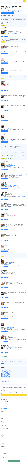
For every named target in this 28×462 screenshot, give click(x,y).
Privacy (2, 411)
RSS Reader (2, 435)
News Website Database (4, 425)
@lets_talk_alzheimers (9, 248)
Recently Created (3, 456)
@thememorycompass (9, 315)
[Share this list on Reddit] (5, 381)
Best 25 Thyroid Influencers (5, 373)
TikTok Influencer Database (4, 429)
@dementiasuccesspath (12, 60)
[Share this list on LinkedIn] (5, 8)
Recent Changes (3, 454)
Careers (3, 408)
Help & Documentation (4, 453)
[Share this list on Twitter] (4, 8)
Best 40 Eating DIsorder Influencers (6, 374)
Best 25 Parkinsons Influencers (5, 375)
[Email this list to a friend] (8, 8)
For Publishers (2, 433)
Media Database (3, 436)
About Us (2, 405)
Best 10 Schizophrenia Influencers (6, 370)
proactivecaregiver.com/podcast (6, 330)
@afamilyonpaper (11, 338)
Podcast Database (3, 419)
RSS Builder (2, 446)
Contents (12, 7)
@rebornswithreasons (12, 176)
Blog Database (3, 418)
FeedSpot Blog (3, 457)
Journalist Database (3, 422)
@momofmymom (8, 50)
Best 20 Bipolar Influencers (5, 371)
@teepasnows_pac (12, 138)
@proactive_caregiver (9, 328)
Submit (3, 363)
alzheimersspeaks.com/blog (5, 168)
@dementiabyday (8, 166)
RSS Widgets (2, 443)
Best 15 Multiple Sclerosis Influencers (6, 372)
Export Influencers (7, 158)
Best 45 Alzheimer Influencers (5, 369)
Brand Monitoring (3, 440)
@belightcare (11, 34)
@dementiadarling (8, 128)
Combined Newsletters (4, 442)
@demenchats (11, 206)
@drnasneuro (7, 264)
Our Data (2, 407)
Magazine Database (3, 421)
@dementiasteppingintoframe (13, 294)
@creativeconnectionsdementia (13, 69)
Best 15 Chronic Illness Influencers (6, 376)
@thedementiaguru (8, 197)
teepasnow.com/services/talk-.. (6, 140)
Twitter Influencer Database (4, 428)
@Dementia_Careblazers (12, 349)
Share (1, 8)
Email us (3, 25)
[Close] (27, 459)
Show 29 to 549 (4, 356)
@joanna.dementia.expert (12, 186)
